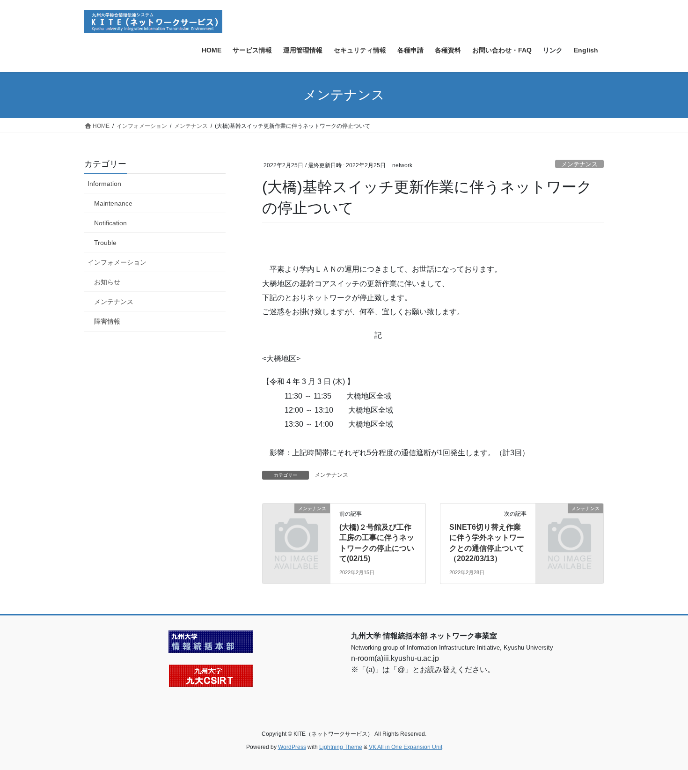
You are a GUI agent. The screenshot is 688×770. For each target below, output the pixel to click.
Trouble (105, 242)
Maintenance (113, 203)
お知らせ (107, 282)
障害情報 (107, 321)
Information (104, 183)
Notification (110, 223)
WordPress (292, 747)
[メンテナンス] (296, 524)
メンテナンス (579, 164)
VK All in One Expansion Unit (405, 747)
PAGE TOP (663, 739)
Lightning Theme (340, 747)
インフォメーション (117, 262)
